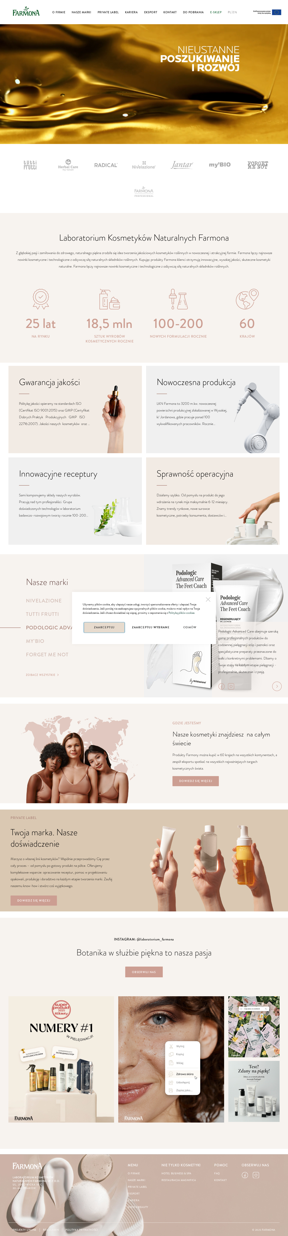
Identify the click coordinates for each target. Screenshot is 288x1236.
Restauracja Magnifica (178, 1180)
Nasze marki (136, 1180)
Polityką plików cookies (181, 613)
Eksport (134, 1194)
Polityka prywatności (81, 1230)
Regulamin (51, 1230)
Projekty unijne (24, 1230)
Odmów (190, 627)
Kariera (133, 1200)
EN (235, 12)
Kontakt (220, 1180)
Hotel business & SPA (176, 1173)
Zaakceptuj (104, 627)
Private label (137, 1187)
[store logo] (26, 11)
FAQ (217, 1173)
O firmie (134, 1173)
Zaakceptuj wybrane (151, 627)
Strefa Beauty (138, 1207)
